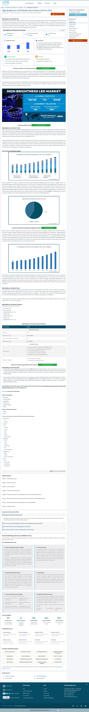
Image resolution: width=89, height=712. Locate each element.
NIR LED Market (8, 678)
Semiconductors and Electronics (11, 7)
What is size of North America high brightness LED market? (16, 526)
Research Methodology (74, 36)
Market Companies (73, 28)
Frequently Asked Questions (75, 34)
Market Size (71, 21)
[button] (65, 476)
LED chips (49, 191)
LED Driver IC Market (9, 676)
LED (24, 7)
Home (2, 7)
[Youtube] (85, 706)
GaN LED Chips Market (41, 676)
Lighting (20, 7)
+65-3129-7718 (70, 695)
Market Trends (72, 22)
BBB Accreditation (21, 620)
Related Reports (72, 37)
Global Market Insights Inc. (8, 705)
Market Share (72, 26)
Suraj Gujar (56, 471)
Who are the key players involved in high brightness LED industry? (18, 529)
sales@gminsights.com (72, 696)
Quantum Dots (32, 378)
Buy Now (79, 14)
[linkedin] (73, 706)
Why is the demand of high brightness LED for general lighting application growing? (22, 523)
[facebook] (81, 706)
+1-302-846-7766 (70, 693)
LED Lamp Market (40, 678)
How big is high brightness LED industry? (12, 515)
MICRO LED (32, 369)
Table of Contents (73, 32)
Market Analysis (72, 24)
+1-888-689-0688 (72, 691)
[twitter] (77, 706)
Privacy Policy (53, 710)
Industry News (72, 30)
